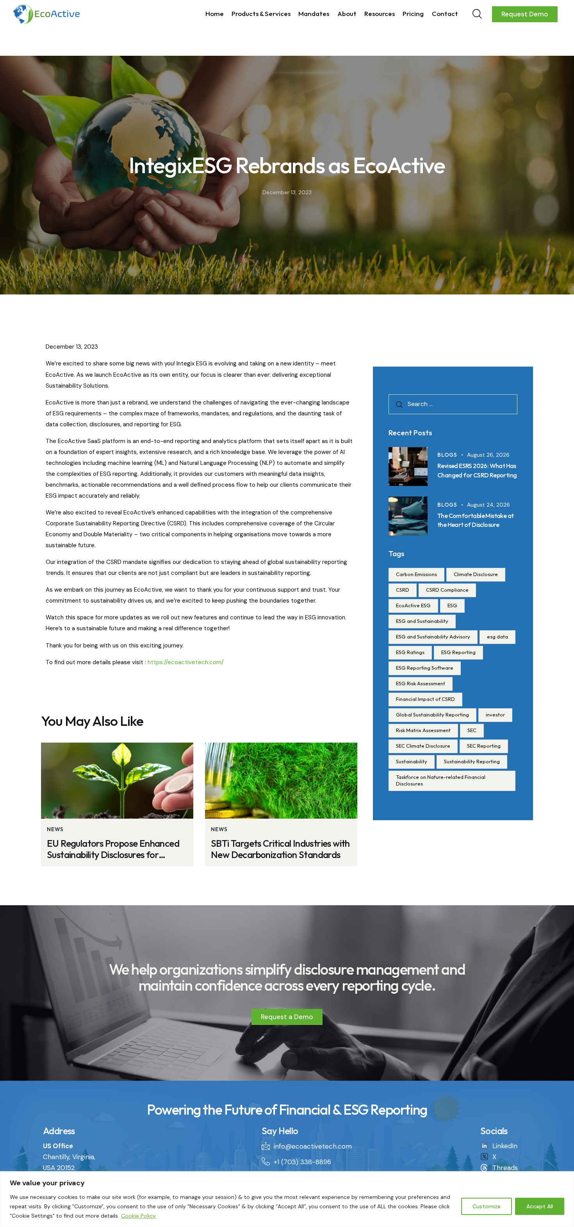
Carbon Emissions (416, 574)
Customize (486, 1206)
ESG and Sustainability (422, 621)
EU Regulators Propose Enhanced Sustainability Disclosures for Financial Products (113, 849)
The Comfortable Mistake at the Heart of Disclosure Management (475, 524)
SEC (471, 730)
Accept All (539, 1206)
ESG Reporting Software (424, 668)
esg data (497, 636)
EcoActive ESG (413, 605)
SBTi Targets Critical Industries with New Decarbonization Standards (280, 849)
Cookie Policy (138, 1215)
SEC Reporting (484, 746)
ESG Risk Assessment (420, 683)
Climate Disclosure (476, 574)
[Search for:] (453, 403)
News (55, 829)
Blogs (447, 454)
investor (495, 714)
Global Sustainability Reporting (432, 714)
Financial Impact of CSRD (425, 699)
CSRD (402, 590)
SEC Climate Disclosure (423, 746)
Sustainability (411, 761)
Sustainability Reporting (472, 761)
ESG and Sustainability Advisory (433, 636)
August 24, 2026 (488, 504)
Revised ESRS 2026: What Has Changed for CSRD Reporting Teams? (477, 475)
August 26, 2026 (488, 454)
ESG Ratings (410, 652)
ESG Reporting (458, 652)
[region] (287, 1199)
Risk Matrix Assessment (423, 730)
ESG (452, 605)
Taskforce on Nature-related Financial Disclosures (440, 780)
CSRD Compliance (447, 590)
